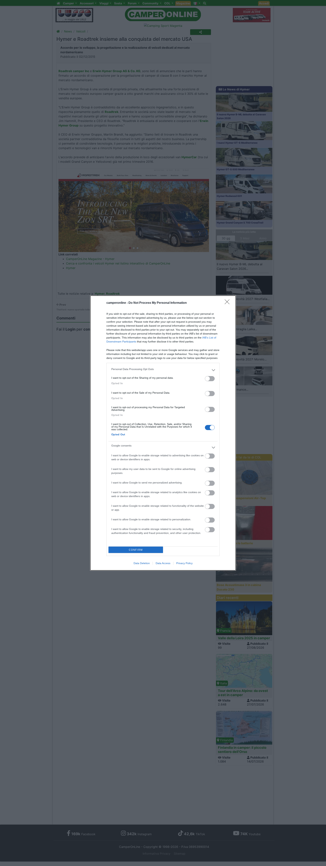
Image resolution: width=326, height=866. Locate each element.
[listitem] (163, 370)
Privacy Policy (184, 563)
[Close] (228, 303)
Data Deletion (142, 563)
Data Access (163, 563)
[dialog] (163, 433)
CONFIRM (136, 549)
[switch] (210, 378)
